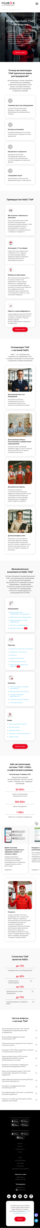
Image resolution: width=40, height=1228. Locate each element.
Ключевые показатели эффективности (16, 695)
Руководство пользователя (20, 1169)
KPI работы (13, 655)
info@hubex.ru (20, 1177)
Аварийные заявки (14, 730)
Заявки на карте (14, 736)
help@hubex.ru (20, 1187)
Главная (4, 9)
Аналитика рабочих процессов (19, 691)
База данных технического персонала (21, 649)
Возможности (20, 1149)
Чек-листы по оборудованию (19, 625)
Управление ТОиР (14, 9)
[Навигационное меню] (37, 4)
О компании (20, 1166)
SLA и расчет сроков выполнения (19, 733)
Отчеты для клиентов (16, 702)
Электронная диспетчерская (17, 724)
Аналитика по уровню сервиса (19, 699)
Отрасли (20, 1146)
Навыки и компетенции (17, 658)
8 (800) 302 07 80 (20, 1179)
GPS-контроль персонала (18, 661)
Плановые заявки (14, 727)
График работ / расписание (18, 652)
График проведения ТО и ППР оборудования (19, 621)
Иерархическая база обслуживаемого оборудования (20, 613)
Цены (20, 1157)
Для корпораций (20, 1160)
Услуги (20, 1152)
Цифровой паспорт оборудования (20, 617)
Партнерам (20, 1163)
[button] (20, 52)
